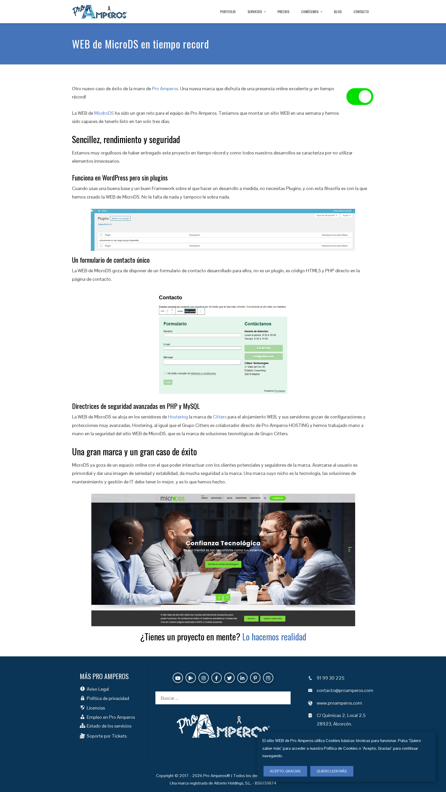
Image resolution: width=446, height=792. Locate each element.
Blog (338, 11)
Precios (283, 11)
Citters (220, 417)
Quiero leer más (332, 771)
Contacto (361, 11)
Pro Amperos (165, 89)
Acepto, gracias (285, 771)
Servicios (255, 11)
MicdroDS (104, 113)
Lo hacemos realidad (274, 636)
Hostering (178, 417)
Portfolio (228, 11)
